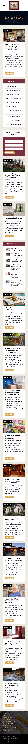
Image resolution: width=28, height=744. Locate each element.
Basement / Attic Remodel (14, 125)
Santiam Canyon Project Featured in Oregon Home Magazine (12, 176)
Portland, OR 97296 (9, 721)
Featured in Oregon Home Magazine (13, 519)
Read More (9, 73)
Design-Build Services (13, 94)
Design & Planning (12, 86)
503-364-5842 (7, 719)
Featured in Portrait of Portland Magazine (13, 559)
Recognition (11, 106)
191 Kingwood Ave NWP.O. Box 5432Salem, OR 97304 (11, 715)
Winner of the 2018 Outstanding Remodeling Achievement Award (13, 437)
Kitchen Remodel (12, 102)
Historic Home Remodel (14, 120)
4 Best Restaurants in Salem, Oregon (13, 309)
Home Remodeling (13, 90)
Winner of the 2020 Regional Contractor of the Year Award (13, 392)
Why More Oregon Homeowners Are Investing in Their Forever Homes (12, 47)
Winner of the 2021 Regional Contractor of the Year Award (13, 350)
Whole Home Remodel (14, 98)
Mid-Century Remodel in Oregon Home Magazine (13, 685)
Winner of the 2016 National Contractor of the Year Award (13, 481)
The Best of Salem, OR (13, 218)
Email (7, 731)
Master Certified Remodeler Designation (11, 600)
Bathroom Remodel (13, 116)
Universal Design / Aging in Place (14, 111)
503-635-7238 (9, 723)
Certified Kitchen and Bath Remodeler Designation (13, 643)
